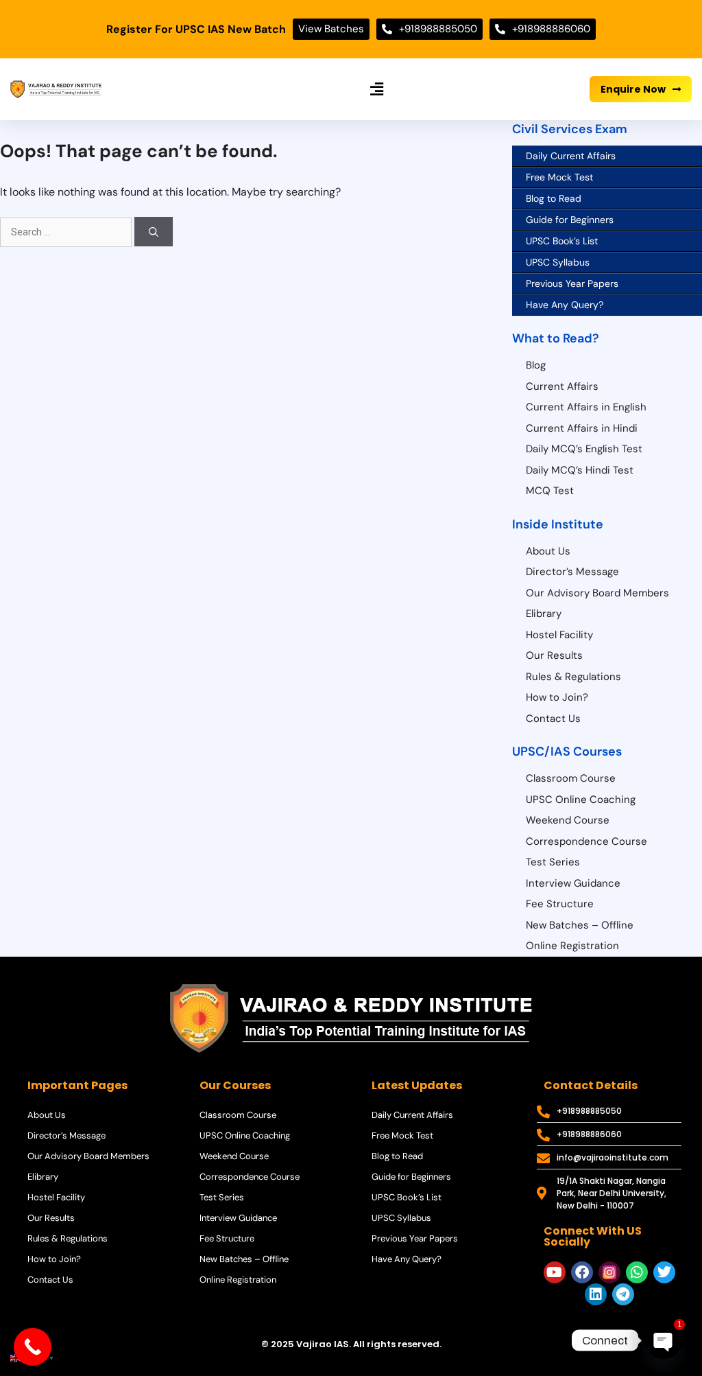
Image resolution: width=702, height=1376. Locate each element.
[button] (376, 89)
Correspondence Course (586, 841)
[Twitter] (664, 1272)
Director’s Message (572, 572)
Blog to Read (553, 198)
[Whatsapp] (637, 1272)
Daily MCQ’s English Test (584, 449)
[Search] (153, 231)
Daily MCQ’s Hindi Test (579, 470)
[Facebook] (582, 1272)
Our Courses (235, 1085)
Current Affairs (562, 386)
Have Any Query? (564, 305)
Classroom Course (571, 778)
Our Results (554, 655)
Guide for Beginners (570, 219)
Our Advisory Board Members (597, 593)
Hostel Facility (559, 635)
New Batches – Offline (579, 925)
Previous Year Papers (572, 283)
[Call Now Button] (32, 1347)
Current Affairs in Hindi (582, 428)
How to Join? (557, 697)
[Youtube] (555, 1272)
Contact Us (553, 718)
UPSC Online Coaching (581, 799)
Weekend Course (567, 820)
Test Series (553, 862)
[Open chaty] (663, 1340)
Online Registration (572, 946)
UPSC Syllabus (558, 262)
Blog (536, 365)
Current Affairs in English (586, 407)
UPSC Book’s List (562, 241)
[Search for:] (67, 231)
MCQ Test (550, 491)
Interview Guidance (573, 883)
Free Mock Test (559, 177)
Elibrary (543, 613)
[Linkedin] (596, 1294)
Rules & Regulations (573, 677)
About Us (548, 551)
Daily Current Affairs (571, 156)
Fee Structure (560, 904)
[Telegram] (623, 1294)
